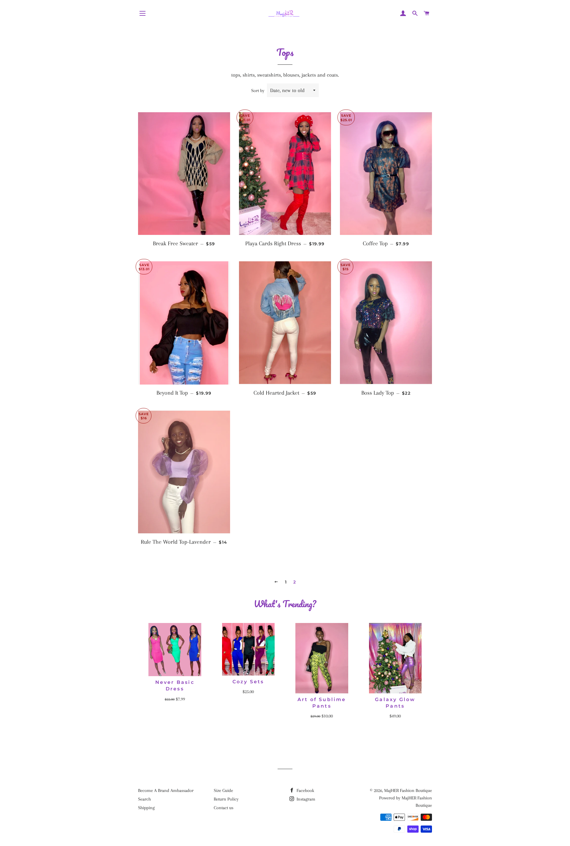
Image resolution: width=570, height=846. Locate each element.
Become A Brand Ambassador (166, 790)
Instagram (305, 799)
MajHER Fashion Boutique (408, 790)
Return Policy (226, 799)
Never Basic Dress (174, 685)
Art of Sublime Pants (321, 703)
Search (144, 799)
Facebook (304, 790)
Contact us (223, 807)
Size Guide (223, 790)
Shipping (146, 807)
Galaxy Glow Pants (395, 703)
